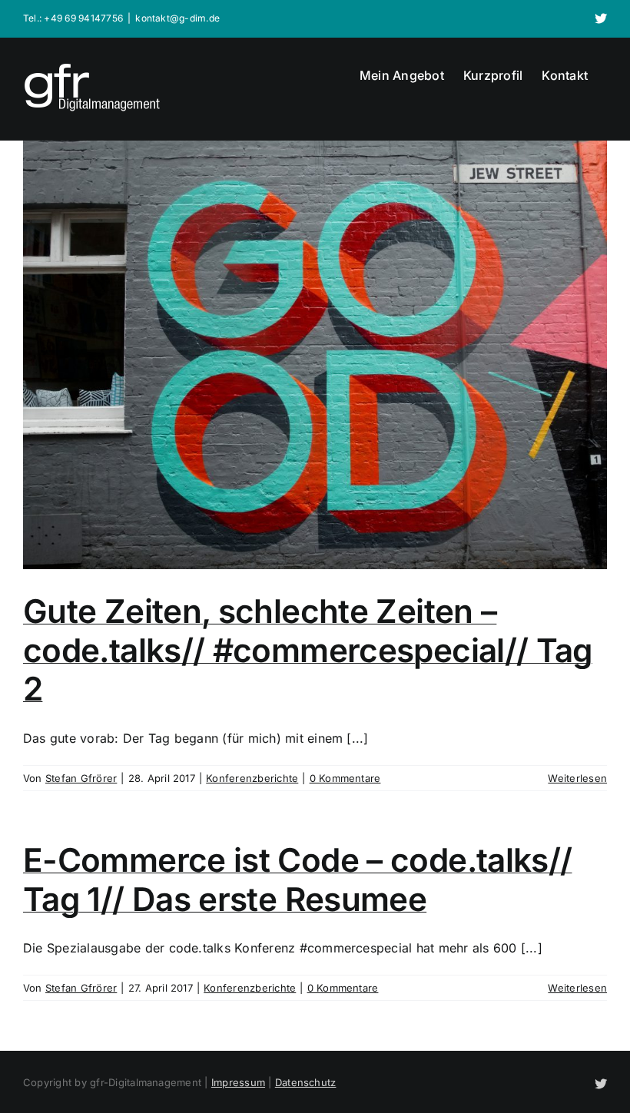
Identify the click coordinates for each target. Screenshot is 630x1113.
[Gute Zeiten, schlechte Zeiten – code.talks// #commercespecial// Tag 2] (315, 355)
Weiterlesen (577, 778)
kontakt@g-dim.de (177, 18)
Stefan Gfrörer (81, 778)
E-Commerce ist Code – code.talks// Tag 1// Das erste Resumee (297, 879)
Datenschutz (306, 1082)
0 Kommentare (345, 778)
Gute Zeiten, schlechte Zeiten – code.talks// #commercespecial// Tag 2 (307, 649)
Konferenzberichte (252, 778)
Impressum (238, 1082)
